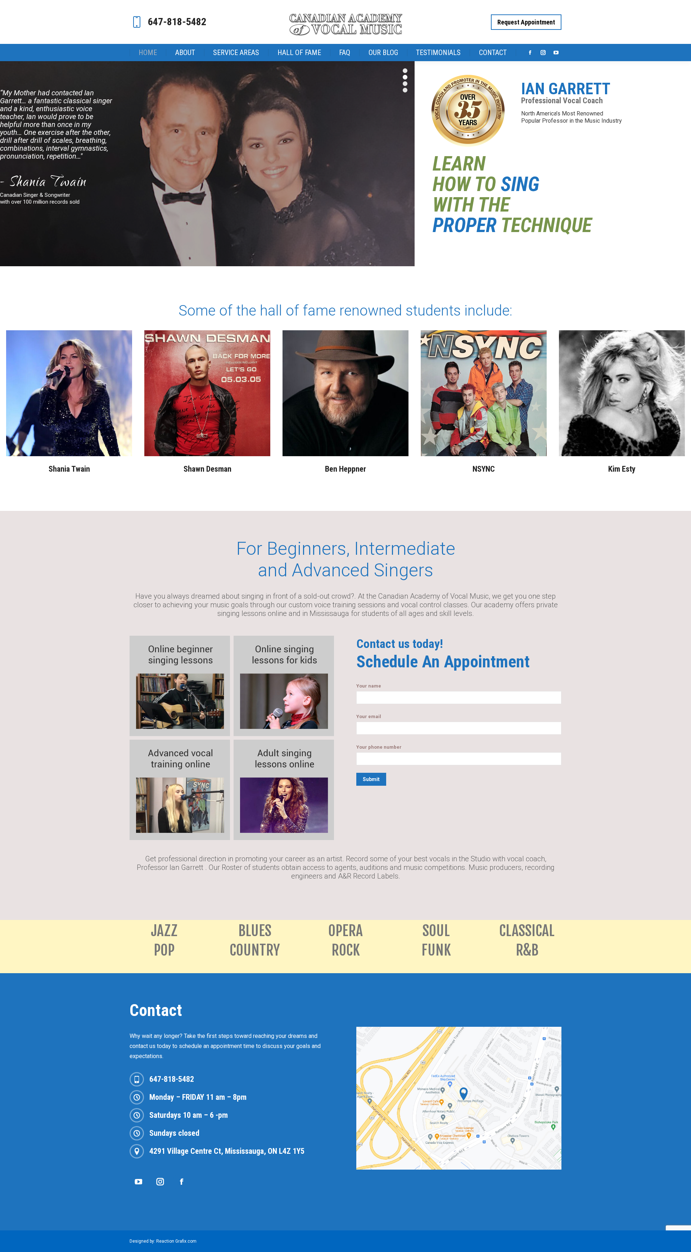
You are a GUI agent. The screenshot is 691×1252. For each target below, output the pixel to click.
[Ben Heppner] (345, 393)
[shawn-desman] (207, 393)
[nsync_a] (484, 393)
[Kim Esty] (622, 393)
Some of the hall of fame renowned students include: (345, 310)
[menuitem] (148, 52)
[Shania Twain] (69, 393)
